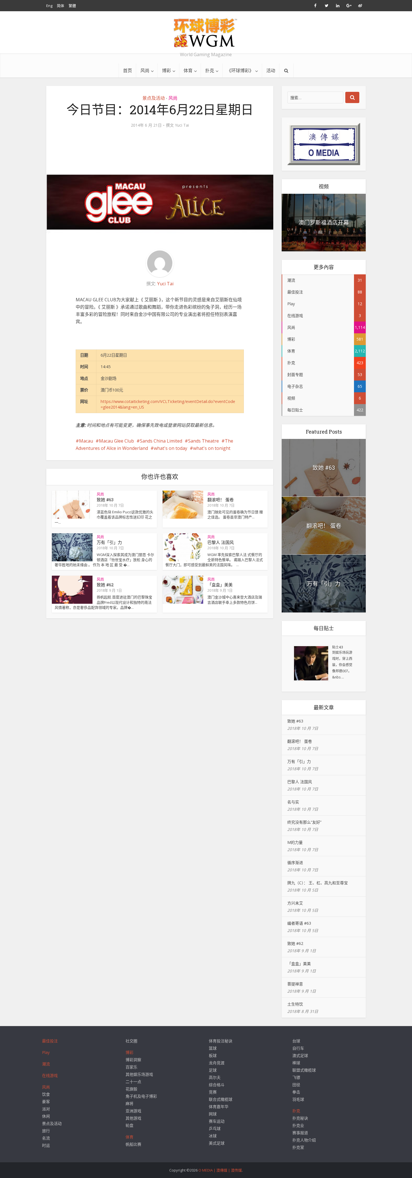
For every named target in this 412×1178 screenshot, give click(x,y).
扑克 (209, 70)
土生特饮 (295, 1004)
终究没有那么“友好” (304, 822)
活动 (270, 70)
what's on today (170, 448)
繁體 (72, 5)
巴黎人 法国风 (220, 542)
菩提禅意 (295, 983)
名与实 (293, 802)
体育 (188, 70)
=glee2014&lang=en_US (122, 407)
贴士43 (337, 647)
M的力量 (295, 842)
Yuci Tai (182, 125)
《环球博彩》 (240, 70)
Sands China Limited (161, 441)
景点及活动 (153, 98)
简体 (60, 5)
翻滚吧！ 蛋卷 (220, 499)
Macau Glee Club (116, 441)
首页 (127, 70)
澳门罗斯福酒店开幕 (323, 222)
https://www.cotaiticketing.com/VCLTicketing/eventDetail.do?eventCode (168, 401)
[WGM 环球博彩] (206, 32)
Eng (49, 5)
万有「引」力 (109, 542)
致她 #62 (105, 584)
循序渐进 (295, 862)
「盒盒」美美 (220, 584)
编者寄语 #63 (299, 923)
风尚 (144, 70)
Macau (86, 441)
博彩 (166, 70)
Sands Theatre (203, 441)
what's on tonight (211, 448)
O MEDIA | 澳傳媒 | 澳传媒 (220, 1170)
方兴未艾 (295, 903)
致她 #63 (105, 499)
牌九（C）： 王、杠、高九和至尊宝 (317, 882)
